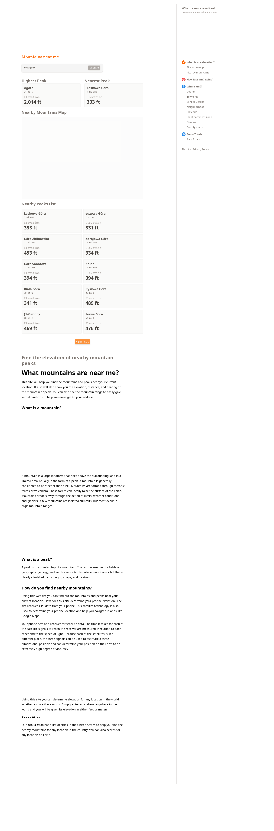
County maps (195, 127)
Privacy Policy (200, 149)
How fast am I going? (200, 79)
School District (195, 102)
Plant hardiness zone (199, 117)
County (191, 91)
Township (192, 96)
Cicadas (191, 122)
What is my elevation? (201, 62)
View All (82, 341)
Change (94, 67)
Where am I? (194, 86)
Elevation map (195, 67)
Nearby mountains (198, 72)
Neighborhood (196, 107)
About (185, 149)
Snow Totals (194, 134)
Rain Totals (193, 139)
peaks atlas (35, 725)
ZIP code (192, 112)
